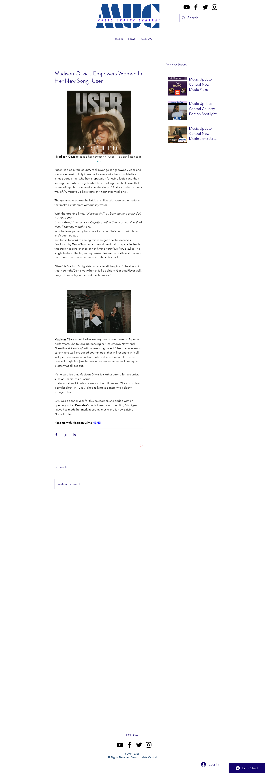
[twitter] (205, 7)
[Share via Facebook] (56, 434)
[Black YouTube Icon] (186, 7)
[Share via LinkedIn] (74, 434)
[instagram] (214, 7)
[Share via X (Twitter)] (65, 434)
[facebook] (196, 7)
